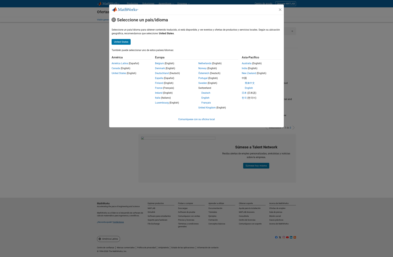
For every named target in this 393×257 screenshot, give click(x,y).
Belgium (159, 63)
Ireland (158, 92)
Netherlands (204, 63)
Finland (159, 83)
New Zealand (249, 73)
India (244, 68)
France (158, 87)
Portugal (203, 78)
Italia (157, 97)
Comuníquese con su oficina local (196, 119)
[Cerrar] (280, 9)
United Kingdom (207, 107)
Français (206, 102)
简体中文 (250, 83)
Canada (116, 68)
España (159, 78)
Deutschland (162, 73)
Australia (246, 63)
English (205, 97)
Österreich (203, 73)
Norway (202, 68)
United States (119, 73)
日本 (244, 92)
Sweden (202, 83)
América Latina (120, 63)
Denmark (160, 68)
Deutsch (205, 92)
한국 (244, 97)
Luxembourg (162, 102)
